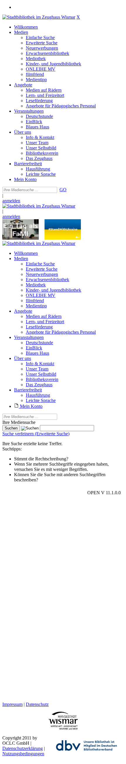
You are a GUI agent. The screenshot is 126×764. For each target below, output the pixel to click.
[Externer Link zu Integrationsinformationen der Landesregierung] (63, 238)
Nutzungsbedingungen (23, 753)
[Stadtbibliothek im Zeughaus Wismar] (38, 17)
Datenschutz (37, 704)
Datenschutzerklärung (22, 748)
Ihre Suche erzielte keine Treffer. (32, 443)
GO (63, 189)
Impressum (12, 704)
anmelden (11, 200)
